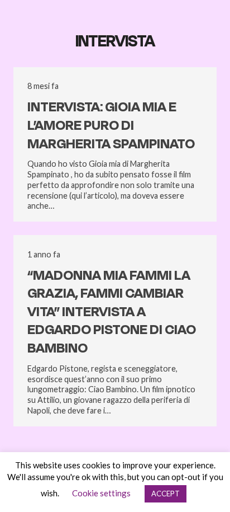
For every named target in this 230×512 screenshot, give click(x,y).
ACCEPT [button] (165, 493)
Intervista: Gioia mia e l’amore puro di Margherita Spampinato (111, 125)
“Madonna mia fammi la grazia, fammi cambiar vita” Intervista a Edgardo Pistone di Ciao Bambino (111, 312)
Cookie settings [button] (101, 493)
